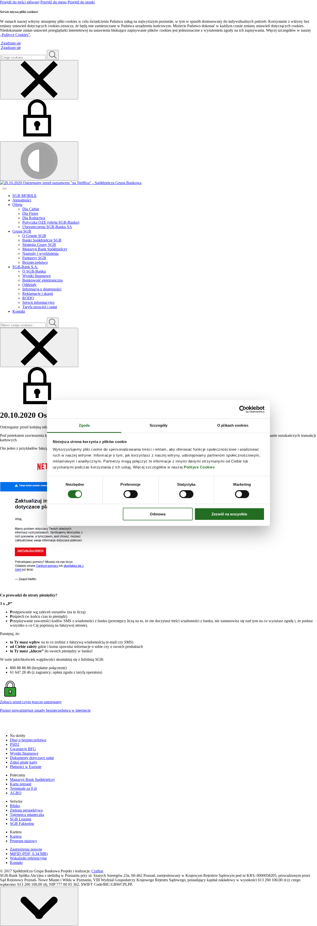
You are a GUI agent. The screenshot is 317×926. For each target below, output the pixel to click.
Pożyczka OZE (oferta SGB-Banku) (50, 222)
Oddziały (29, 285)
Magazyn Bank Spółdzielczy (44, 249)
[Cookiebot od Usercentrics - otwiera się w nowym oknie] (242, 409)
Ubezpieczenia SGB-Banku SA (47, 227)
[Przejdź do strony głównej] (158, 183)
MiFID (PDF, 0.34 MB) (29, 854)
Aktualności (21, 200)
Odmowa (157, 514)
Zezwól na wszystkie (229, 514)
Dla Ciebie (30, 209)
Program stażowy (23, 841)
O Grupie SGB (34, 236)
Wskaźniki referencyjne (28, 858)
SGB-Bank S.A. (25, 267)
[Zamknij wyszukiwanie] (39, 79)
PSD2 (14, 744)
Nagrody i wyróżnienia (40, 253)
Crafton (97, 871)
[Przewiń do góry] (39, 906)
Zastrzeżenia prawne (26, 849)
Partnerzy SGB (34, 258)
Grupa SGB (21, 231)
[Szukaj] (53, 55)
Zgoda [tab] (84, 425)
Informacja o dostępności (41, 289)
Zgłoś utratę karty (23, 762)
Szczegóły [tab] (159, 425)
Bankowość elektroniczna (42, 280)
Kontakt (18, 311)
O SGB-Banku (34, 271)
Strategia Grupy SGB (39, 245)
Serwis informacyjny (38, 302)
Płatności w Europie (25, 767)
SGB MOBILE (24, 196)
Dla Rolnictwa (33, 218)
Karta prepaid (20, 784)
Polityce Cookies (199, 467)
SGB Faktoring (22, 823)
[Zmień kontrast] (39, 161)
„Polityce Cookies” (15, 35)
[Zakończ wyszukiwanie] (39, 347)
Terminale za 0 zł (23, 788)
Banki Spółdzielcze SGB (41, 240)
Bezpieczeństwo (35, 262)
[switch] (131, 494)
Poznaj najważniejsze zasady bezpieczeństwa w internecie (45, 710)
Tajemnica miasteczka (27, 815)
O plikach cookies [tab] (232, 425)
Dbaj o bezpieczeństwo (28, 740)
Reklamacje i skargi (37, 293)
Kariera (16, 836)
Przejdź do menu (53, 2)
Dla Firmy (30, 213)
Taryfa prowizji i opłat (39, 307)
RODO (28, 298)
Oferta (17, 204)
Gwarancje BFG (23, 749)
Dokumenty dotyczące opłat (32, 758)
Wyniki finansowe (36, 276)
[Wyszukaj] (53, 323)
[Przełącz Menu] (4, 188)
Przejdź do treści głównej (19, 2)
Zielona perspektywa (26, 810)
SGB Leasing (20, 819)
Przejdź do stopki (81, 2)
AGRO (16, 793)
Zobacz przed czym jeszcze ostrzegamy (31, 702)
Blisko (15, 806)
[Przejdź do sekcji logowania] (37, 135)
